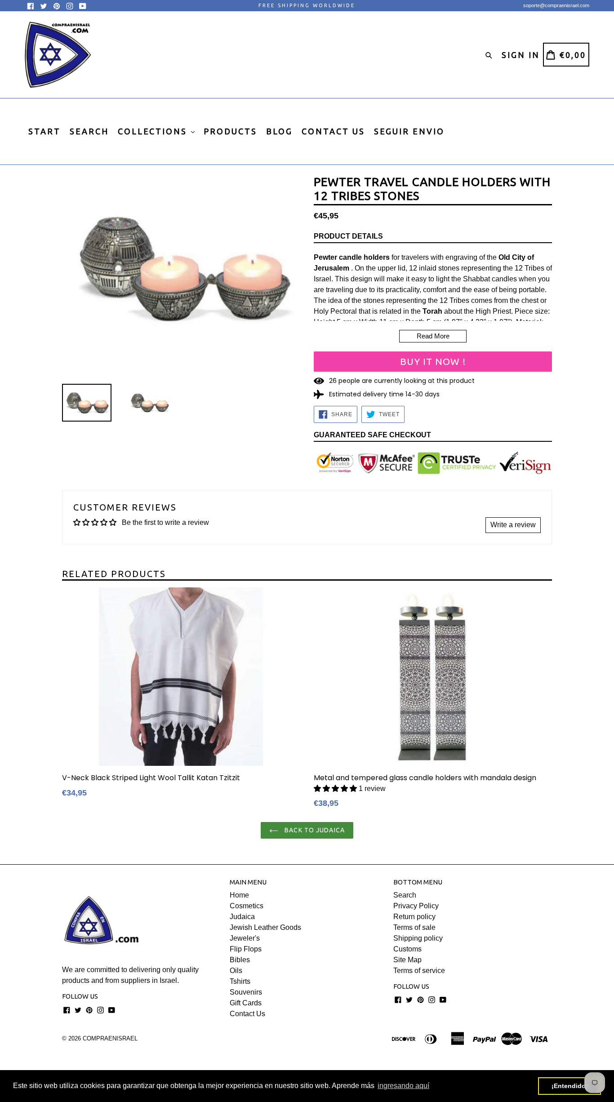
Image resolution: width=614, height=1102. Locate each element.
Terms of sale (414, 927)
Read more (433, 336)
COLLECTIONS (154, 131)
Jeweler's (245, 938)
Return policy (414, 916)
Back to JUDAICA (314, 830)
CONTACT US (333, 131)
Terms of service (419, 970)
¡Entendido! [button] (570, 1085)
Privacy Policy (416, 906)
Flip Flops (246, 949)
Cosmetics (246, 906)
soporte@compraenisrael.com (556, 5)
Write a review (513, 525)
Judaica (242, 916)
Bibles (240, 960)
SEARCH (89, 131)
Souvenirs (246, 992)
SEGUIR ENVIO (409, 131)
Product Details (348, 236)
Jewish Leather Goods (265, 927)
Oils (236, 970)
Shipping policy (418, 938)
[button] (335, 788)
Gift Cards (246, 1003)
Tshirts (240, 981)
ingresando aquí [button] (403, 1085)
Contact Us (247, 1014)
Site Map (407, 960)
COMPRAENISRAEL (110, 1038)
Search (404, 895)
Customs (407, 949)
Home (239, 895)
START (44, 131)
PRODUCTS (230, 131)
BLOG (279, 131)
